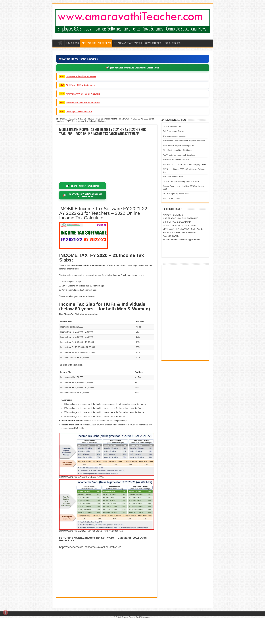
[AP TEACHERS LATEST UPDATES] (132, 20)
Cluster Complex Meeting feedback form (181, 181)
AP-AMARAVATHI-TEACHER (60, 43)
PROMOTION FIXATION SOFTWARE (180, 232)
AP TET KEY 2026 (171, 198)
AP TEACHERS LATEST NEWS (96, 43)
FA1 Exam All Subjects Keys (80, 85)
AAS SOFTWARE (171, 236)
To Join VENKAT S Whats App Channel (181, 239)
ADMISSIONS (72, 43)
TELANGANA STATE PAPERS (128, 43)
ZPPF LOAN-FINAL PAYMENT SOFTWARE (183, 229)
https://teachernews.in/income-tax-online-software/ (90, 547)
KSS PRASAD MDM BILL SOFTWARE (180, 218)
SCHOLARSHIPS (173, 43)
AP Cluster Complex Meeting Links (178, 145)
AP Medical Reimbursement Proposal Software (184, 141)
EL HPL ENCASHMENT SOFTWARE (179, 225)
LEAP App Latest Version (79, 111)
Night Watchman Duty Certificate (177, 150)
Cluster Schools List (172, 126)
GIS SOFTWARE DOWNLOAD (177, 222)
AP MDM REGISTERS (173, 215)
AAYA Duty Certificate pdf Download (179, 155)
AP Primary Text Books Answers (83, 102)
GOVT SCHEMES (153, 43)
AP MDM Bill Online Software (81, 76)
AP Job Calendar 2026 (173, 177)
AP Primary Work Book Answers (83, 93)
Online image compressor (174, 136)
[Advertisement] (106, 159)
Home (61, 119)
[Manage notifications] (5, 612)
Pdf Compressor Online (173, 131)
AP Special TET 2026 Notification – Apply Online (184, 164)
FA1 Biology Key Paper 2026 (176, 194)
